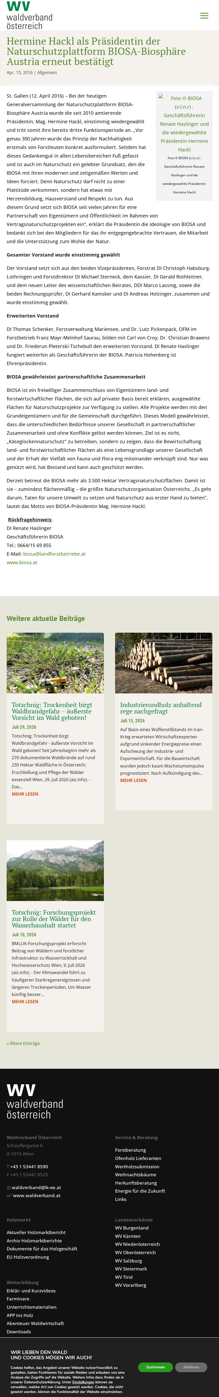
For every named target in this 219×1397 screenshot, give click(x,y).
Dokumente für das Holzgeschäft (42, 1249)
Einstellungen (83, 1382)
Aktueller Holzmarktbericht (36, 1232)
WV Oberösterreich (135, 1252)
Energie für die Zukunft (140, 1191)
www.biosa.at (22, 562)
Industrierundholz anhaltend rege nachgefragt (161, 707)
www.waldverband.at (36, 1195)
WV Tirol (124, 1277)
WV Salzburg (128, 1261)
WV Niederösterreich (137, 1244)
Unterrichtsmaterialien (32, 1307)
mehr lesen (25, 794)
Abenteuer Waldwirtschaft (35, 1323)
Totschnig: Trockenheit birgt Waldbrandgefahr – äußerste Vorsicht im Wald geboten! (52, 711)
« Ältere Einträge (23, 1043)
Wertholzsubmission (137, 1166)
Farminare (18, 1299)
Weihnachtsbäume (135, 1174)
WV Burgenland (132, 1228)
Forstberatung (130, 1150)
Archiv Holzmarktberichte (34, 1241)
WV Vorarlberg (130, 1285)
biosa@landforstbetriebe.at (54, 554)
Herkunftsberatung (136, 1183)
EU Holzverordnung (28, 1257)
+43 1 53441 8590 (29, 1166)
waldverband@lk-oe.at (36, 1187)
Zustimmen (155, 1367)
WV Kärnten (128, 1236)
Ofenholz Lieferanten (138, 1158)
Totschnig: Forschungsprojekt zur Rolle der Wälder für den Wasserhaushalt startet (54, 918)
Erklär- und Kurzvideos (31, 1291)
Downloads (19, 1332)
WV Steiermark (131, 1269)
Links (120, 1199)
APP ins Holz (20, 1315)
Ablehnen (191, 1367)
